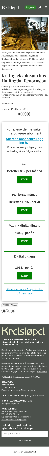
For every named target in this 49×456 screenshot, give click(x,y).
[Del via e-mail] (28, 114)
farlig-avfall (10, 305)
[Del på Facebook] (20, 114)
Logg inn (30, 7)
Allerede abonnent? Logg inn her (24, 289)
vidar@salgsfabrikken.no (19, 417)
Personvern (42, 371)
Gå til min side (25, 293)
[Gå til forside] (11, 7)
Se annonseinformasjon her (14, 419)
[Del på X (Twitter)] (24, 114)
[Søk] (39, 7)
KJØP (24, 179)
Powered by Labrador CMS (24, 452)
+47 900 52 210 (12, 414)
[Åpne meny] (46, 7)
